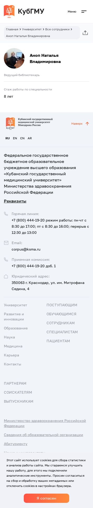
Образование (16, 328)
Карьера (11, 355)
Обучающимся (61, 314)
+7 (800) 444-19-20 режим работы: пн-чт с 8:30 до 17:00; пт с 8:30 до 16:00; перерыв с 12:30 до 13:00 (50, 226)
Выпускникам (18, 401)
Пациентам (58, 341)
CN (22, 138)
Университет (32, 29)
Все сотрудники (57, 29)
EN (15, 138)
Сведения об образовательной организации (43, 434)
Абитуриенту (15, 443)
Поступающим (62, 305)
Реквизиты (15, 201)
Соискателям (18, 392)
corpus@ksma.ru (26, 249)
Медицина (13, 346)
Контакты (12, 364)
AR (30, 138)
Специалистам (62, 332)
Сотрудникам (61, 323)
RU (7, 138)
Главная (12, 29)
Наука (9, 337)
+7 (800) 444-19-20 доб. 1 (34, 266)
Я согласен (46, 498)
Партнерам (15, 383)
